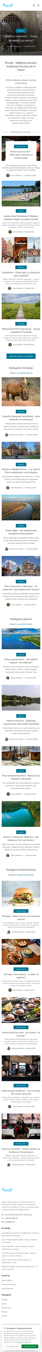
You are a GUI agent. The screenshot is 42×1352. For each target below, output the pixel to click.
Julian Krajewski (7, 1288)
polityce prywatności (24, 1342)
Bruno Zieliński (7, 1280)
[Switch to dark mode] (34, 5)
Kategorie (6, 1294)
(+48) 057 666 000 (11, 1218)
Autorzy (6, 1275)
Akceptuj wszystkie (30, 1346)
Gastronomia (21, 146)
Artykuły (6, 1228)
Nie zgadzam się (12, 1346)
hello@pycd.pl (10, 1222)
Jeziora (21, 31)
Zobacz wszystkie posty (21, 373)
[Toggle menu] (38, 5)
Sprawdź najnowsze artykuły (21, 356)
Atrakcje (21, 267)
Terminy (4, 1316)
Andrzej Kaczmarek (9, 1284)
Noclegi (4, 1312)
